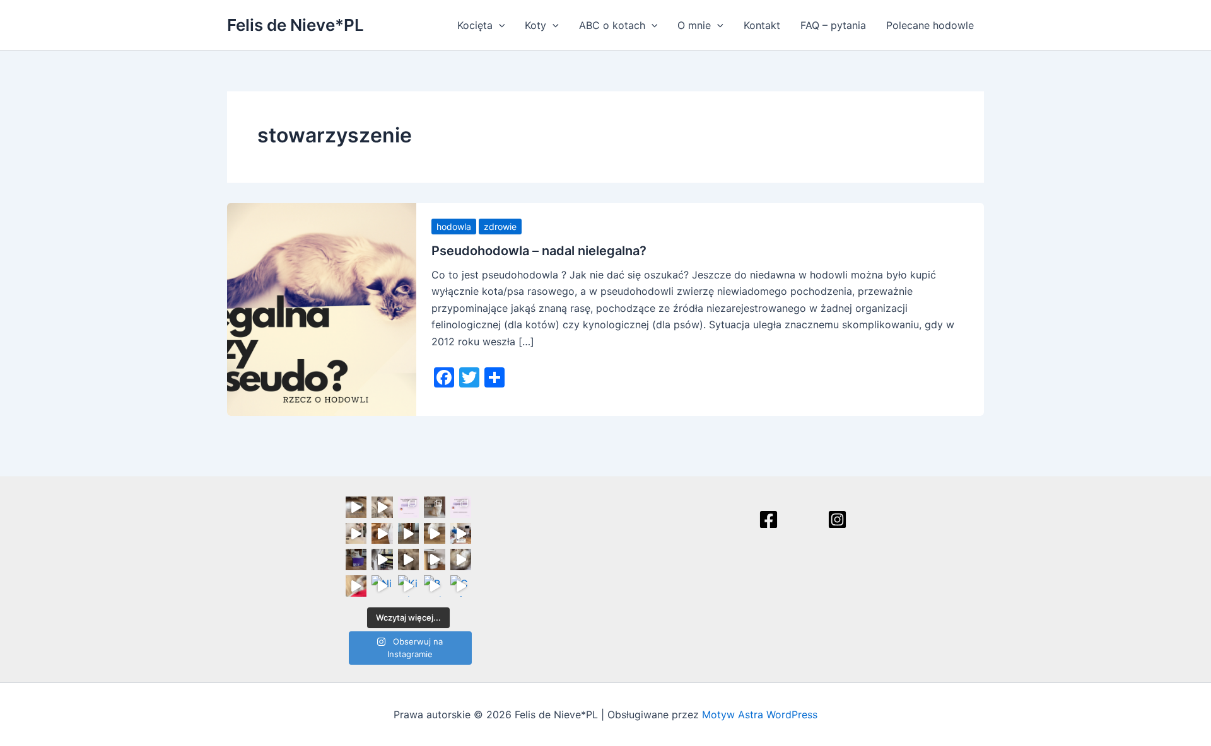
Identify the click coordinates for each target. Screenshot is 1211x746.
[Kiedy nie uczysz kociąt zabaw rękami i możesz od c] (408, 586)
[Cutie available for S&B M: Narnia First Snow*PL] (461, 586)
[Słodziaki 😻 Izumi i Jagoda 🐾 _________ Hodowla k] (461, 559)
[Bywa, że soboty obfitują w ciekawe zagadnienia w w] (408, 507)
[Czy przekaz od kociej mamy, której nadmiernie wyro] (356, 559)
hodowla (453, 226)
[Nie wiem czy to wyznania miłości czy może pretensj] (382, 586)
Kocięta (475, 25)
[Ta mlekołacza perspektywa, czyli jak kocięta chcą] (461, 533)
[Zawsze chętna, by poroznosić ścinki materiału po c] (356, 586)
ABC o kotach (612, 25)
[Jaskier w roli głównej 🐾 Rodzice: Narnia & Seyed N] (434, 559)
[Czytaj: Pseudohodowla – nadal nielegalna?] (321, 308)
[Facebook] (768, 519)
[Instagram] (837, 519)
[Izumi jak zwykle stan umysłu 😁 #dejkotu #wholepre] (356, 507)
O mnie (694, 25)
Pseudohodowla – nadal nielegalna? (538, 250)
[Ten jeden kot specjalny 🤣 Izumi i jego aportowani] (408, 533)
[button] (499, 25)
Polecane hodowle (930, 25)
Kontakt (762, 25)
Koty (535, 25)
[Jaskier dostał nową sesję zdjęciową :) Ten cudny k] (434, 507)
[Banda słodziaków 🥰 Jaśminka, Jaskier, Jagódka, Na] (434, 586)
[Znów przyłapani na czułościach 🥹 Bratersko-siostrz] (408, 559)
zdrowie (500, 226)
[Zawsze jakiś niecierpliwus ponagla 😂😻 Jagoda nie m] (382, 533)
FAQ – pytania (833, 25)
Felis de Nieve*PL (295, 25)
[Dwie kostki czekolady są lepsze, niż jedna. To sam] (382, 507)
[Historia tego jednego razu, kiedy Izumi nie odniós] (382, 559)
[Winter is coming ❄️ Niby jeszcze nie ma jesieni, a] (434, 533)
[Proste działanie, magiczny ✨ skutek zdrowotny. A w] (356, 533)
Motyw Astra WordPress (759, 714)
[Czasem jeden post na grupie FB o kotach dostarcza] (461, 507)
